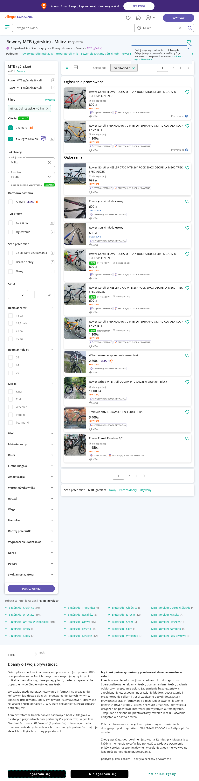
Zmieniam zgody (162, 774)
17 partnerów (69, 719)
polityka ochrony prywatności (153, 759)
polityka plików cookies (116, 759)
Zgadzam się (40, 774)
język (42, 652)
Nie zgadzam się (102, 774)
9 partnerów (57, 723)
